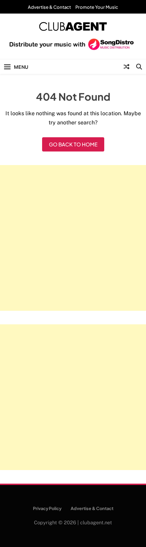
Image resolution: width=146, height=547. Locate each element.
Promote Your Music (96, 7)
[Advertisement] (73, 238)
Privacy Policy (47, 508)
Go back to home (73, 144)
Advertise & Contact (49, 7)
